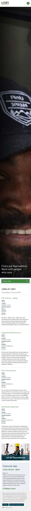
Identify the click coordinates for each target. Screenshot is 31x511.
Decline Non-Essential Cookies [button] (16, 504)
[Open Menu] (28, 3)
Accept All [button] (5, 504)
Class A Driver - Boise (11, 469)
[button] (7, 507)
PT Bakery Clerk (9, 488)
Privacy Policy (23, 497)
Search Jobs (7, 281)
